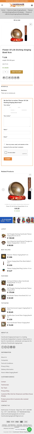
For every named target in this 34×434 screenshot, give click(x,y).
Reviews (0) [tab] (4, 86)
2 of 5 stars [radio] (14, 107)
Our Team (4, 388)
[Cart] (32, 5)
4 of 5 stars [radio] (18, 110)
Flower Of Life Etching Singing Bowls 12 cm (17, 206)
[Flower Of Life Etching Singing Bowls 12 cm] (17, 188)
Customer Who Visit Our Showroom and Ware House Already (17, 395)
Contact (3, 382)
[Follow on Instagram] (5, 347)
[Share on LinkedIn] (18, 77)
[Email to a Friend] (12, 77)
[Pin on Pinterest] (15, 77)
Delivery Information (7, 369)
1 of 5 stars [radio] (6, 107)
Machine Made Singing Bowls (16, 10)
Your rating (7, 105)
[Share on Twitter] (9, 77)
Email (5, 137)
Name (5, 129)
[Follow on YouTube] (14, 347)
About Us (4, 357)
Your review (7, 116)
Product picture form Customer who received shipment (14, 400)
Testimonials (5, 385)
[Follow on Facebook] (2, 347)
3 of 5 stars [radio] (7, 110)
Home (3, 10)
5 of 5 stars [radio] (7, 112)
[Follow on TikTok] (8, 347)
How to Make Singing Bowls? (9, 372)
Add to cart (16, 72)
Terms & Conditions (7, 363)
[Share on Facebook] (6, 77)
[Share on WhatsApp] (4, 77)
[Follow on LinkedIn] (11, 347)
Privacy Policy (5, 366)
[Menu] (2, 5)
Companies (4, 360)
